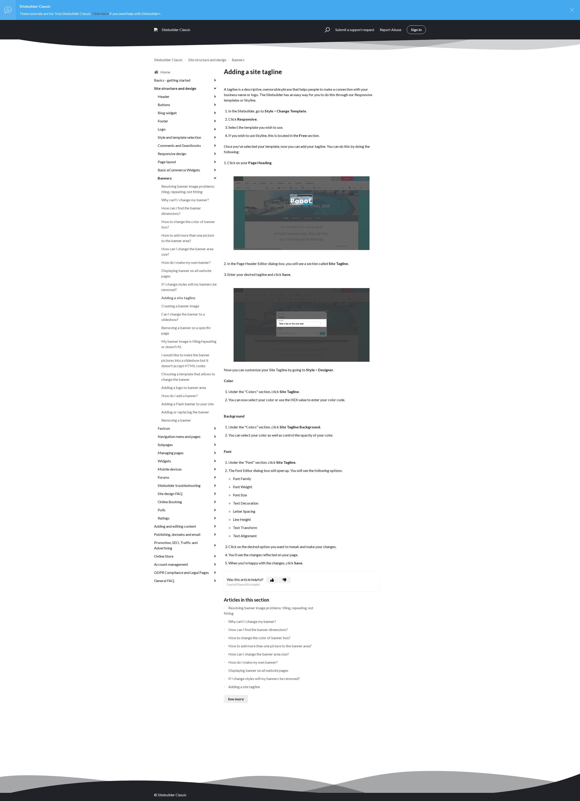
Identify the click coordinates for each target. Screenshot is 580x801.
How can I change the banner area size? (187, 251)
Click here (100, 13)
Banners (238, 60)
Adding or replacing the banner (185, 412)
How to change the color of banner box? (188, 224)
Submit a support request (354, 29)
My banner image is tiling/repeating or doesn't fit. (188, 344)
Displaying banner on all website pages (186, 273)
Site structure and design (207, 60)
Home (165, 72)
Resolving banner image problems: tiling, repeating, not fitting (188, 189)
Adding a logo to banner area (183, 387)
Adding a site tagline (178, 298)
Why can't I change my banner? (185, 200)
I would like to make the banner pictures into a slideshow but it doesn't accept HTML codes (185, 360)
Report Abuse (390, 29)
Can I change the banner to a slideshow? (183, 317)
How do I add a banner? (179, 395)
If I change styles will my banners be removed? (189, 287)
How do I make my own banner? (186, 262)
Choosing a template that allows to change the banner (188, 376)
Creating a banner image (180, 306)
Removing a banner (176, 420)
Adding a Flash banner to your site (187, 404)
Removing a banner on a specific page (186, 330)
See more (236, 699)
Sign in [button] (416, 29)
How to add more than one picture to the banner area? (187, 238)
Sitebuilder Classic (168, 60)
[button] (325, 29)
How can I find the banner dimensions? (181, 211)
